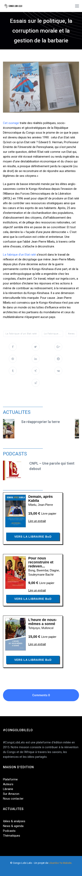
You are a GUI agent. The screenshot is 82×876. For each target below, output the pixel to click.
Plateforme (10, 779)
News (71, 333)
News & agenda (13, 826)
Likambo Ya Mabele (60, 862)
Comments (41, 695)
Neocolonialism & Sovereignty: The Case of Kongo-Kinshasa (55, 427)
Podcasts (9, 831)
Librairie (8, 789)
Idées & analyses (14, 821)
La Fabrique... (52, 333)
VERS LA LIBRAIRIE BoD (33, 536)
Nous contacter (13, 798)
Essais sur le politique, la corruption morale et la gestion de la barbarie (41, 31)
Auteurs (8, 784)
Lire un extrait (37, 521)
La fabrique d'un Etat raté (21, 333)
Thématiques (11, 835)
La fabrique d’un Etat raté (19, 254)
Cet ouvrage (11, 123)
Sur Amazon (11, 794)
